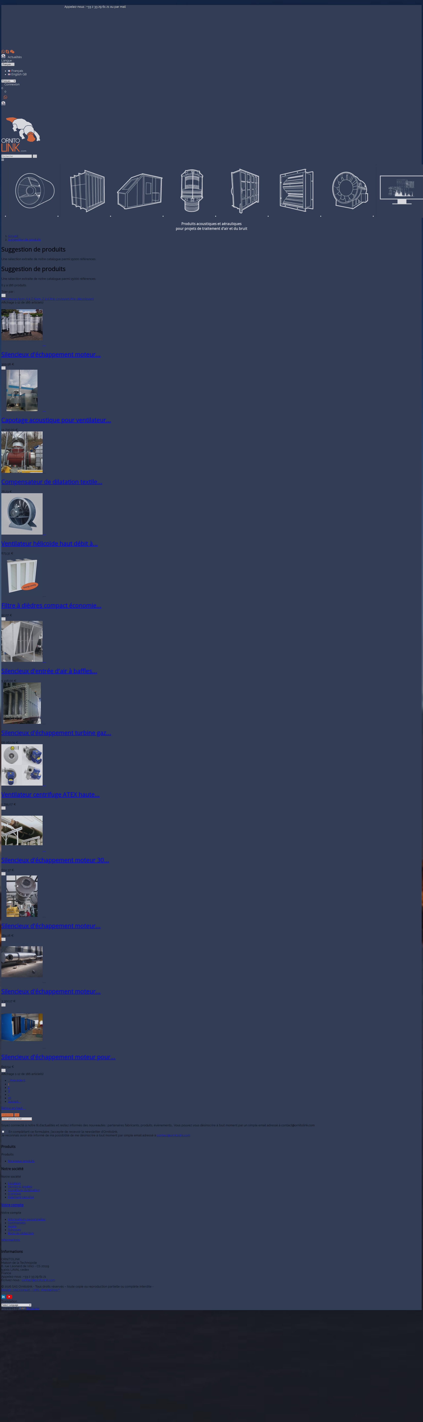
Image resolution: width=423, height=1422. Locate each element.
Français (17, 71)
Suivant (14, 1101)
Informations (10, 1240)
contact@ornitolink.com (173, 1135)
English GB (19, 74)
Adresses (14, 1229)
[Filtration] (244, 216)
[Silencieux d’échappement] (34, 216)
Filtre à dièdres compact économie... (51, 605)
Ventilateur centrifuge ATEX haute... (50, 794)
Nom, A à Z (26, 299)
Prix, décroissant (82, 299)
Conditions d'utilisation (24, 1190)
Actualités (13, 57)
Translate (32, 1308)
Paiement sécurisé (21, 1197)
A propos (14, 1193)
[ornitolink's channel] (9, 1297)
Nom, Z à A (42, 299)
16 (9, 1098)
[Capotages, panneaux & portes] (139, 216)
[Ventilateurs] (349, 216)
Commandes (17, 1222)
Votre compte (12, 1204)
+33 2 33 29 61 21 (97, 6)
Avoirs (12, 1226)
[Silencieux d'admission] (86, 216)
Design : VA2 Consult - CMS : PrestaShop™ (30, 1290)
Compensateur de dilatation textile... (51, 482)
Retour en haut (13, 1108)
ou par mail (118, 6)
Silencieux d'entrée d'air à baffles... (49, 671)
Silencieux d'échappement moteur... (51, 354)
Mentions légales (20, 1186)
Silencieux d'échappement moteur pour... (58, 1057)
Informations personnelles (26, 1219)
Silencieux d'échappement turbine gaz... (56, 733)
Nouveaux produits (21, 1161)
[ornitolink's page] (3, 1297)
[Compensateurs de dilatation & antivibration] (192, 216)
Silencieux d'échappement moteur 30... (55, 860)
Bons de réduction (21, 1233)
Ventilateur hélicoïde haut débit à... (49, 543)
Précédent (16, 1080)
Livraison (14, 1183)
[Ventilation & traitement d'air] (297, 216)
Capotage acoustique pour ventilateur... (56, 420)
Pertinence (9, 299)
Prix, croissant (60, 299)
